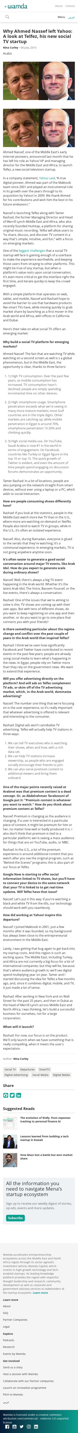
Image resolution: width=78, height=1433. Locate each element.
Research (9, 1347)
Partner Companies (15, 1319)
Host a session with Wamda (20, 1374)
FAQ (5, 1313)
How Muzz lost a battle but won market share (46, 1156)
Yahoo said (47, 178)
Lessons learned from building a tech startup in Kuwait (44, 1138)
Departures (27, 1069)
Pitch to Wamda (13, 1394)
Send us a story (13, 1367)
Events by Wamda (14, 1354)
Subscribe (15, 1218)
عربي (71, 17)
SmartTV (44, 1069)
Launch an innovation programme (24, 1388)
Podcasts (8, 1340)
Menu (61, 17)
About (59, 6)
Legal (6, 1326)
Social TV (10, 1069)
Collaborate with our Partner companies (28, 1381)
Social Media (40, 1075)
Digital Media (61, 1075)
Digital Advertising (16, 1075)
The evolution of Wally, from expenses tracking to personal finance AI (45, 1119)
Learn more (40, 1292)
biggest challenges (32, 251)
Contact (70, 6)
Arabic (7, 53)
